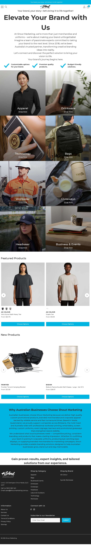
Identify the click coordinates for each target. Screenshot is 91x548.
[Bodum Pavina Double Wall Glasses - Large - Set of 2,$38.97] (67, 360)
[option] (22, 295)
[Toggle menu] (2, 7)
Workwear (23, 199)
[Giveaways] (68, 183)
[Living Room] (23, 93)
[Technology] (23, 138)
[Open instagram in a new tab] (34, 510)
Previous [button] (3, 295)
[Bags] (68, 138)
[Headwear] (23, 229)
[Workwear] (23, 183)
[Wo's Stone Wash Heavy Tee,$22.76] (23, 284)
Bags (68, 153)
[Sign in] (84, 7)
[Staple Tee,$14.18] (67, 284)
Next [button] (87, 295)
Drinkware (68, 108)
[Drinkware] (68, 93)
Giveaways (68, 199)
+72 (47, 308)
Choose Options (23, 324)
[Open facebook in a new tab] (31, 510)
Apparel (22, 108)
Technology (23, 153)
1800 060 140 (11, 488)
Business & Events (68, 244)
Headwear (23, 244)
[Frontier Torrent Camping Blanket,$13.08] (23, 360)
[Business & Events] (68, 229)
